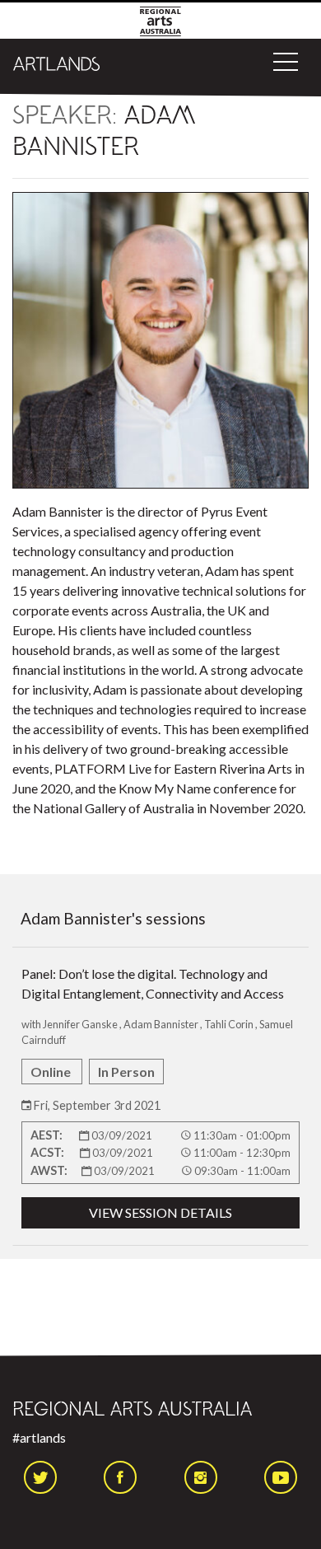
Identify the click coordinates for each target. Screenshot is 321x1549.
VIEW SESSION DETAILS (160, 1212)
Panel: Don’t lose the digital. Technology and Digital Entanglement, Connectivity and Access (157, 1093)
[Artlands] (56, 61)
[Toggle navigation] (285, 61)
